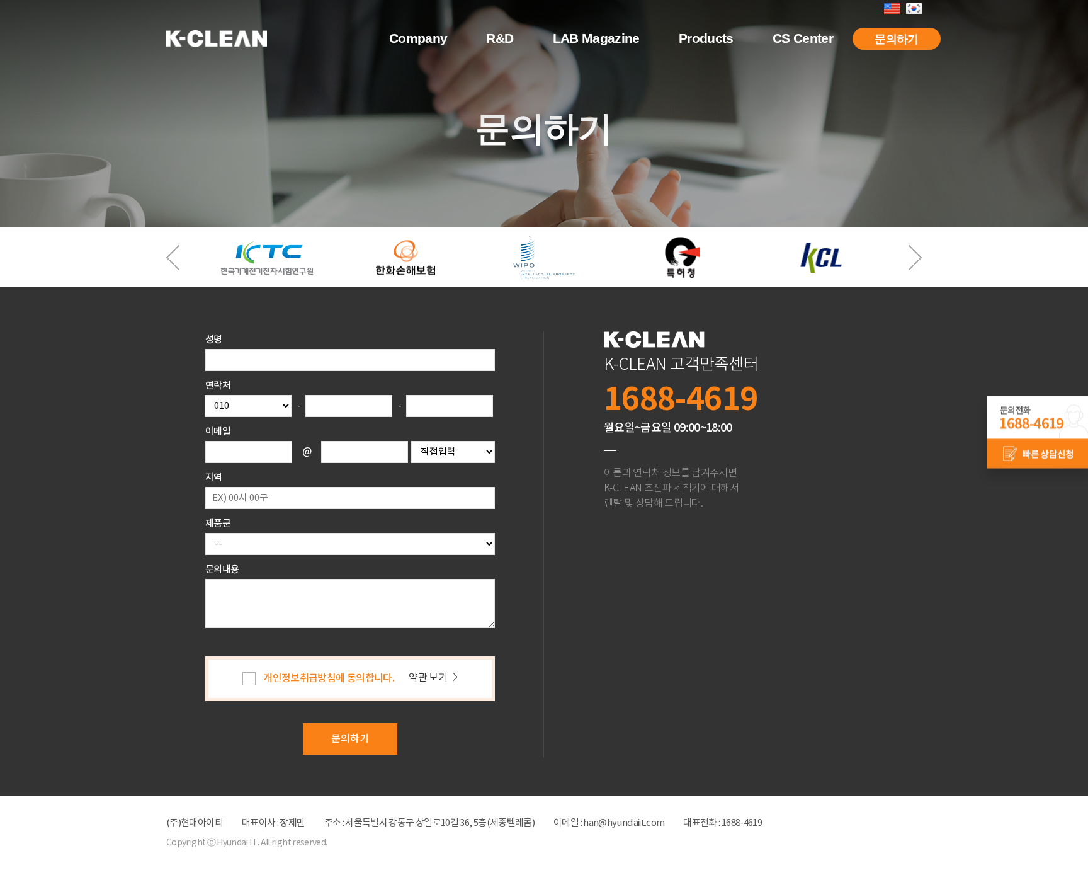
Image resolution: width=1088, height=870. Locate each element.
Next (915, 257)
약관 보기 (428, 678)
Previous (172, 257)
